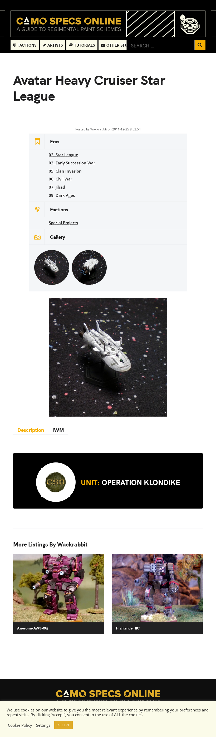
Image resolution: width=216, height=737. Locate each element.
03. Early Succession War (72, 162)
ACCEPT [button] (63, 725)
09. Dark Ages (62, 195)
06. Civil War (60, 179)
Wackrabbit (98, 129)
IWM (58, 429)
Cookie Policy (20, 725)
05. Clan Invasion (65, 171)
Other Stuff (119, 45)
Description (30, 429)
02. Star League (63, 154)
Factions (26, 45)
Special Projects (63, 222)
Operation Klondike (130, 482)
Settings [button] (43, 725)
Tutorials (84, 45)
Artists (55, 45)
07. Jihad (57, 187)
